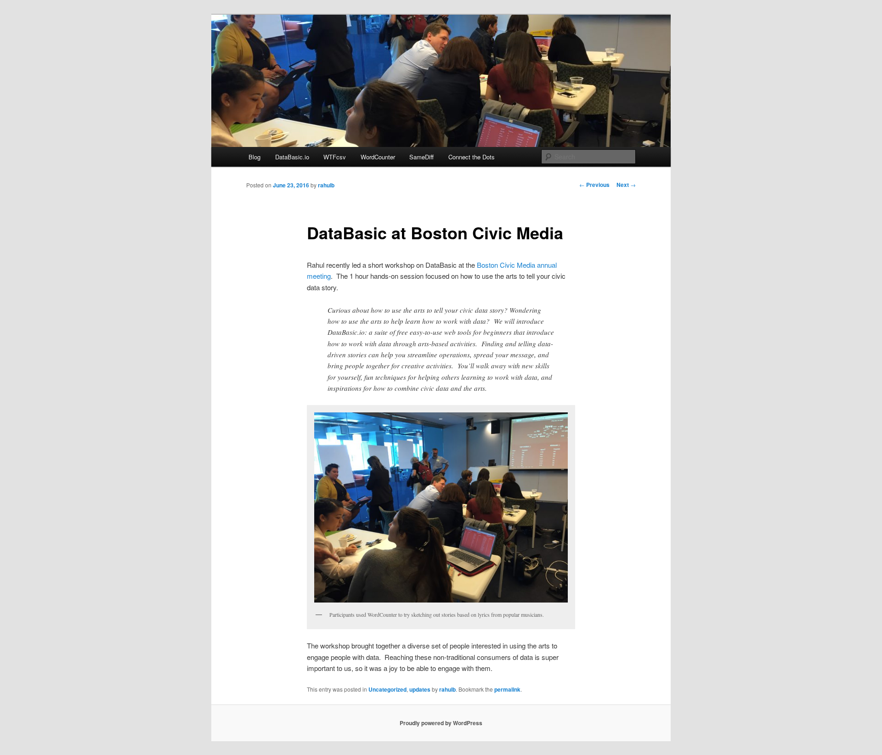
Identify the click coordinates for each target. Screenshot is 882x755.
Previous (594, 184)
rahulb (326, 185)
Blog (254, 156)
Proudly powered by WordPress (441, 723)
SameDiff (421, 156)
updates (419, 689)
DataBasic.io (292, 156)
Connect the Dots (471, 156)
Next (626, 184)
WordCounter (378, 156)
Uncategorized (387, 689)
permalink (507, 689)
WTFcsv (334, 156)
